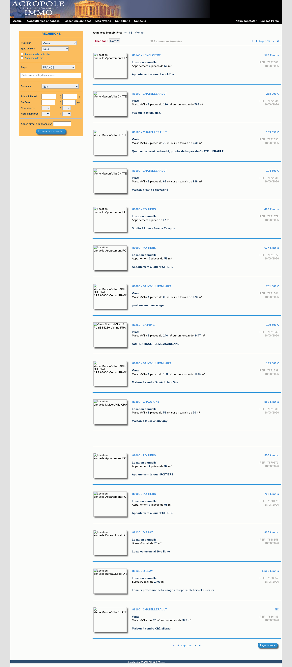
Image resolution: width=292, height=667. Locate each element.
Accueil (18, 20)
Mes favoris (103, 20)
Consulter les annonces (43, 20)
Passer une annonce (77, 20)
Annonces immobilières (107, 32)
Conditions (122, 20)
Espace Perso (269, 20)
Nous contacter (246, 20)
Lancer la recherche (51, 131)
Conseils (140, 20)
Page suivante (268, 645)
